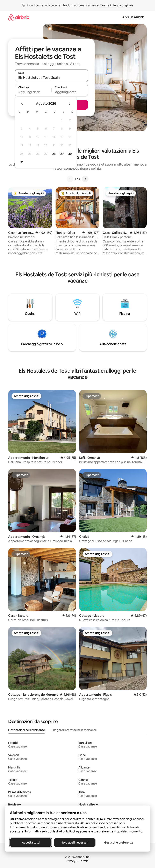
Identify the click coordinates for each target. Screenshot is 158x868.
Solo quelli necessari (74, 842)
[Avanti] (85, 179)
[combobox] (51, 77)
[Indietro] (70, 179)
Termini (84, 861)
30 (70, 154)
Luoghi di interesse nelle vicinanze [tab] (74, 730)
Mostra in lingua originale (116, 5)
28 (54, 154)
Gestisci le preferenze (118, 842)
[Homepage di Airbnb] (18, 17)
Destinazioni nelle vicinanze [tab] (26, 730)
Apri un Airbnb (133, 17)
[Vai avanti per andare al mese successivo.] (69, 103)
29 (62, 154)
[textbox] (33, 91)
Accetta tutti (31, 842)
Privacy (70, 861)
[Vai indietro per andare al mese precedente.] (22, 103)
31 (21, 162)
